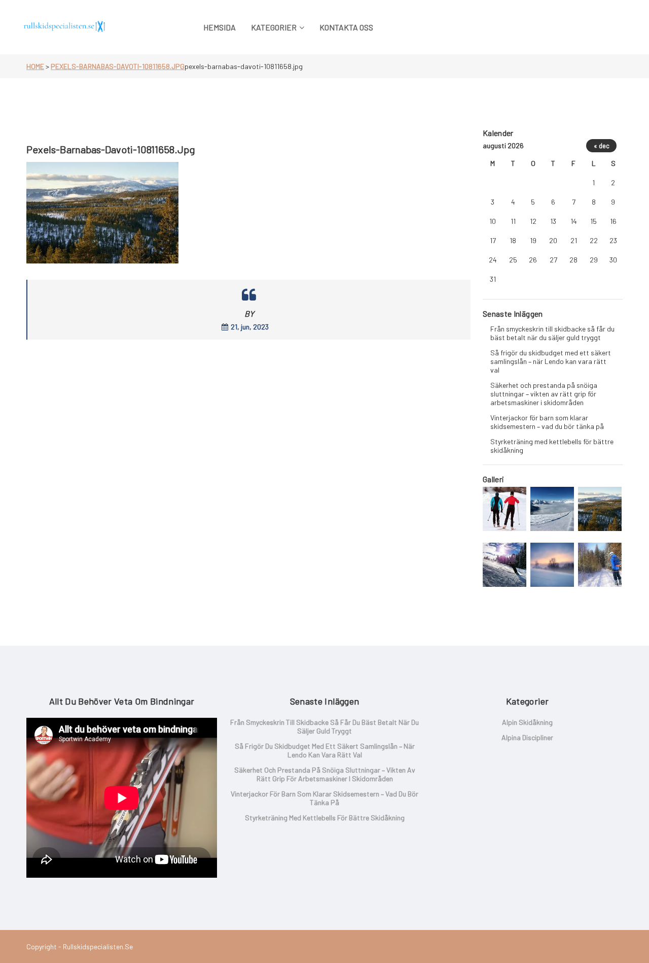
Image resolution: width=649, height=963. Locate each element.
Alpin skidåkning (527, 722)
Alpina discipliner (527, 737)
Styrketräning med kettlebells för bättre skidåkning (552, 445)
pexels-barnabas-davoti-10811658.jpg (118, 66)
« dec (601, 146)
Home (35, 66)
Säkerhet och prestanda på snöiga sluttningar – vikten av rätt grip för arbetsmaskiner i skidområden (543, 394)
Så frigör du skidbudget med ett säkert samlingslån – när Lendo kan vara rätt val (550, 361)
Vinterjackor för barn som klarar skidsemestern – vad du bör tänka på (547, 421)
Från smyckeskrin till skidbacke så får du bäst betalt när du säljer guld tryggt (552, 333)
